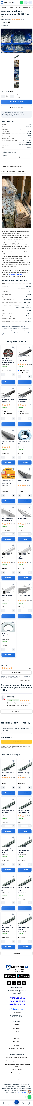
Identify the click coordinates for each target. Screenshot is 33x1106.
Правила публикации (25, 680)
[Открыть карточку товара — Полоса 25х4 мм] (25, 513)
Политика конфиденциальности (16, 1057)
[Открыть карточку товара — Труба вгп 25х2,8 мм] (8, 552)
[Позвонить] (21, 2)
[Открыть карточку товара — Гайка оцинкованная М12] (25, 436)
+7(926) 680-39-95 (16, 1004)
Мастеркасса (22, 1079)
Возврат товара (16, 1035)
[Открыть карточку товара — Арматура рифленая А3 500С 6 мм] (25, 394)
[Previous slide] (3, 41)
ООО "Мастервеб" (23, 1092)
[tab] (15, 51)
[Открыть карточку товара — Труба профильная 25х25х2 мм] (25, 552)
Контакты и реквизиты (16, 1048)
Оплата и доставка (8, 171)
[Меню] (30, 2)
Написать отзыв (16, 672)
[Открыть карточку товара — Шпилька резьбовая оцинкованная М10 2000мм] (8, 844)
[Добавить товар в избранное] (13, 347)
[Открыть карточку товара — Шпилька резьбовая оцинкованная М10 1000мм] (25, 805)
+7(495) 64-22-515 (16, 1001)
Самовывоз (21, 171)
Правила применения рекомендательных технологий (16, 1065)
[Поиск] (26, 2)
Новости (16, 1045)
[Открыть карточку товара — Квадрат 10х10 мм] (25, 475)
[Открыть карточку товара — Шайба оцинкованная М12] (8, 628)
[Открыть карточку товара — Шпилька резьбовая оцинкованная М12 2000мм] (25, 844)
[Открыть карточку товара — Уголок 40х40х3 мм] (25, 590)
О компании (16, 1042)
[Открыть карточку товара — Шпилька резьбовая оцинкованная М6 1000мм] (8, 767)
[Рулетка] (29, 1092)
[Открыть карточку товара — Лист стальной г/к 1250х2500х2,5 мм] (8, 513)
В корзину (8, 381)
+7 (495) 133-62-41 (16, 998)
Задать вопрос (16, 741)
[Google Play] (23, 976)
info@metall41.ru (16, 1009)
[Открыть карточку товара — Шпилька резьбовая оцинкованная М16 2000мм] (25, 920)
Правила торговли (16, 1069)
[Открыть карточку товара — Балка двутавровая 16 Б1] (8, 436)
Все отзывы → (16, 711)
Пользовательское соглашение (16, 1061)
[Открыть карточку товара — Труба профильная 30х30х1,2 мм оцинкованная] (8, 590)
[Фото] (16, 41)
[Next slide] (29, 41)
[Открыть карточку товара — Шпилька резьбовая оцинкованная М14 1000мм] (8, 882)
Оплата (16, 1031)
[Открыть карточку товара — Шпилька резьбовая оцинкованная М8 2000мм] (8, 805)
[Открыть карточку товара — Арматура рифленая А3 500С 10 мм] (25, 353)
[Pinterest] (9, 983)
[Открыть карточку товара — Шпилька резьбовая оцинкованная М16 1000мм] (8, 920)
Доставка (16, 1024)
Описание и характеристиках (11, 166)
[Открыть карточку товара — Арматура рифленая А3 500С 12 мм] (8, 394)
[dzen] (24, 983)
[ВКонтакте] (14, 983)
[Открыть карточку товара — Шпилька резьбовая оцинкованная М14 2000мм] (25, 882)
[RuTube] (19, 983)
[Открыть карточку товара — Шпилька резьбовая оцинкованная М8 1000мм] (25, 767)
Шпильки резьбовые (15, 274)
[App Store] (10, 976)
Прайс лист (16, 1038)
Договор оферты (16, 1073)
